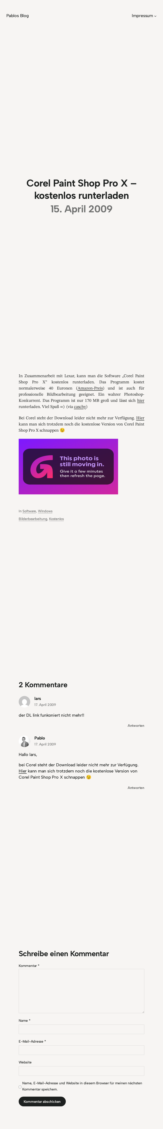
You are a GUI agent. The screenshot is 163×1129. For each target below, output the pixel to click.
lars (37, 698)
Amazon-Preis (90, 388)
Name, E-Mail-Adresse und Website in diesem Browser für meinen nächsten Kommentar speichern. (82, 1086)
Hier (140, 418)
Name (24, 1020)
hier (140, 401)
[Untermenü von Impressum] (155, 15)
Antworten (136, 725)
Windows (45, 511)
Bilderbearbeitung (33, 519)
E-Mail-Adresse (32, 1041)
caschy (80, 407)
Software (29, 511)
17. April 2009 (45, 705)
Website (25, 1062)
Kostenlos (56, 519)
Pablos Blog (17, 15)
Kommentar (29, 966)
